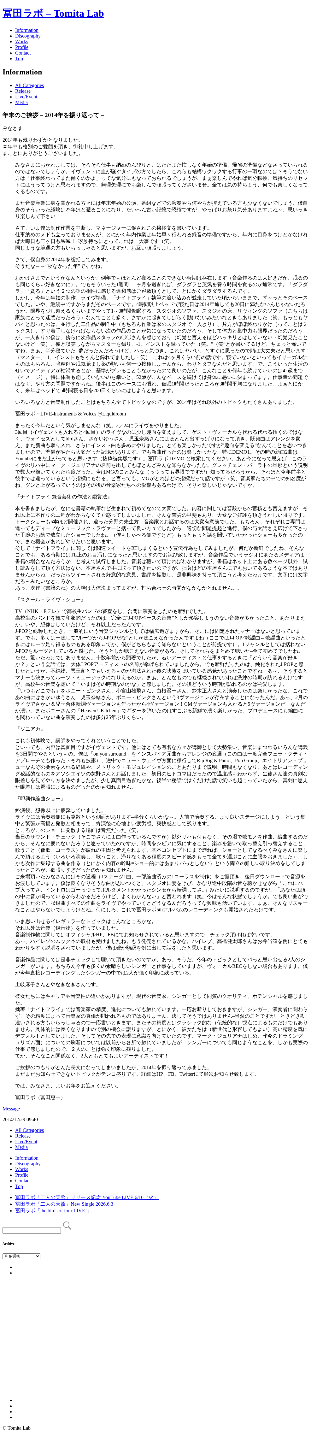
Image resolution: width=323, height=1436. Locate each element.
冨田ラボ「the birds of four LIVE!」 (53, 1210)
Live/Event (26, 96)
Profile (21, 47)
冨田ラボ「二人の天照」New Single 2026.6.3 (64, 1204)
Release (23, 91)
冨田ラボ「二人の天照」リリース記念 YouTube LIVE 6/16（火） (87, 1197)
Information (26, 30)
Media (21, 102)
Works (21, 41)
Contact (23, 53)
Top (19, 58)
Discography (28, 35)
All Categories (29, 85)
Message (11, 1108)
